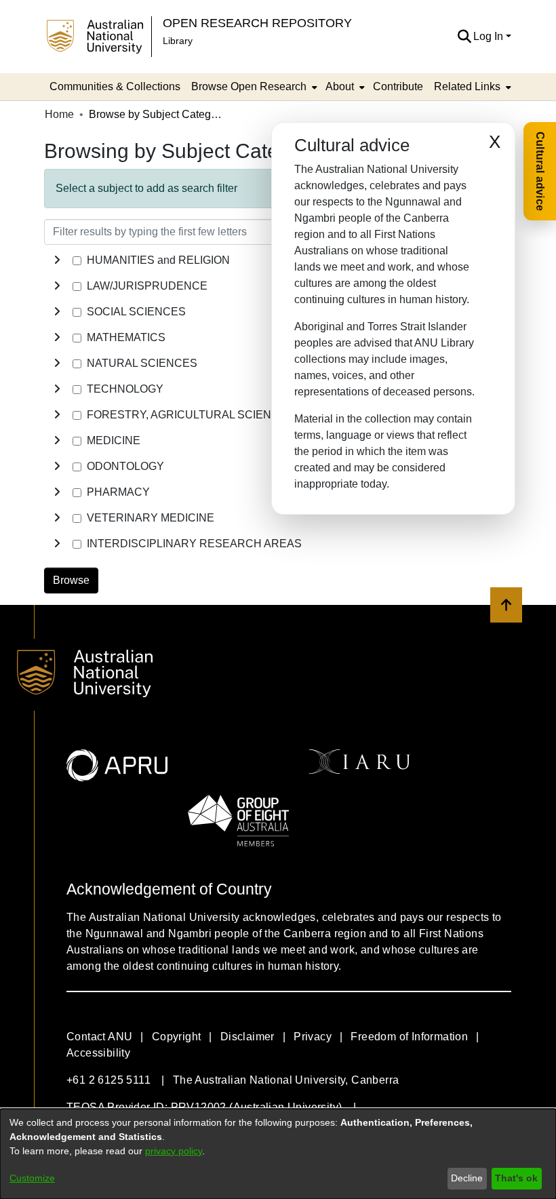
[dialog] (278, 1154)
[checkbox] (77, 260)
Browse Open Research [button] (248, 86)
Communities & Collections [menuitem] (114, 86)
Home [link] (59, 114)
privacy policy (173, 1150)
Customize (32, 1178)
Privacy (313, 1036)
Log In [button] (489, 36)
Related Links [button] (467, 86)
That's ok (516, 1178)
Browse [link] (71, 580)
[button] (464, 36)
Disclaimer (247, 1036)
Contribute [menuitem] (398, 86)
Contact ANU (99, 1036)
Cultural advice (540, 171)
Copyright (176, 1036)
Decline (467, 1178)
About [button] (339, 86)
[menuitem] (253, 86)
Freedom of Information (409, 1036)
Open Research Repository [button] (257, 23)
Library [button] (178, 40)
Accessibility (98, 1053)
